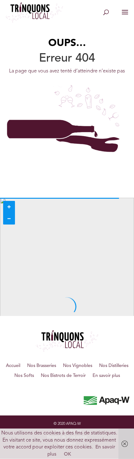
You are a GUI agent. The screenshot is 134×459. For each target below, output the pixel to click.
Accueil (13, 366)
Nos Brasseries (41, 366)
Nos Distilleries (113, 366)
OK (67, 454)
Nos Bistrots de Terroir (63, 375)
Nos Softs (24, 375)
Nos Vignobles (77, 366)
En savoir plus (106, 375)
